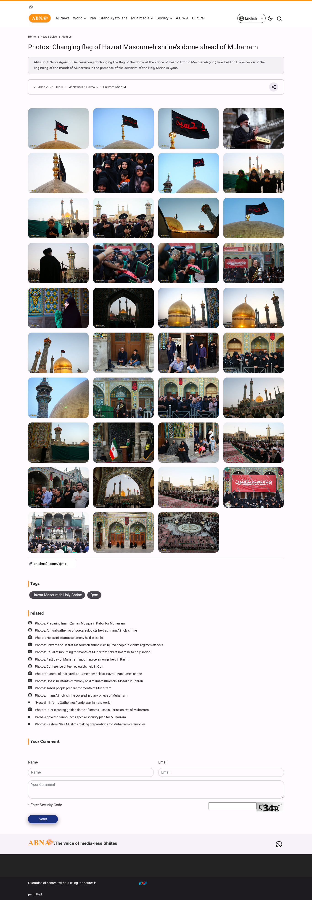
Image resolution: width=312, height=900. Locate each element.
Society (163, 18)
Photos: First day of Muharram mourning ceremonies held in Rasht (82, 659)
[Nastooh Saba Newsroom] (145, 883)
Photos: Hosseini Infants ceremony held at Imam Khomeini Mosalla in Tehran (89, 681)
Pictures (66, 36)
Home (32, 36)
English (250, 18)
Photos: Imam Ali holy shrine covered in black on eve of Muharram (81, 696)
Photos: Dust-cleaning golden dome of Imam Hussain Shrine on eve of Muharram (92, 710)
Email (162, 762)
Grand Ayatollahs (113, 18)
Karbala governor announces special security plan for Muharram (80, 717)
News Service (48, 36)
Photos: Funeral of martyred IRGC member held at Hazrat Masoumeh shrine (88, 674)
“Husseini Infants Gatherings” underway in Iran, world (73, 703)
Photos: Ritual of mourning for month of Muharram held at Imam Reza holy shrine (92, 652)
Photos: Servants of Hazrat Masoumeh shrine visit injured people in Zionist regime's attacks (99, 645)
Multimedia (140, 18)
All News (62, 18)
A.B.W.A (182, 18)
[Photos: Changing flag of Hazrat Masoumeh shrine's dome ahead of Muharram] (58, 128)
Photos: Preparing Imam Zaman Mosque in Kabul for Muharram (80, 623)
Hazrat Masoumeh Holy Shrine (57, 595)
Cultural (198, 18)
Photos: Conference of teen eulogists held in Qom (69, 667)
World (77, 18)
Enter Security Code (45, 805)
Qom (94, 595)
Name (33, 762)
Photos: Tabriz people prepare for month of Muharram (73, 688)
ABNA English (40, 18)
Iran (93, 18)
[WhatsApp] (279, 844)
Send (43, 819)
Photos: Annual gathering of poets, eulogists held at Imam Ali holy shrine (86, 630)
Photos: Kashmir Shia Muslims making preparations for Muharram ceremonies (90, 724)
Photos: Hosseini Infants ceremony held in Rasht (69, 638)
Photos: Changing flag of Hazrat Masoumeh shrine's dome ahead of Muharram (143, 47)
